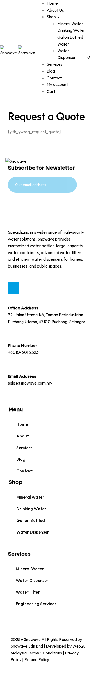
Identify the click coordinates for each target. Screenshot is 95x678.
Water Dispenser (32, 532)
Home (52, 3)
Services (54, 64)
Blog (51, 71)
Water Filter (28, 592)
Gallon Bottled (30, 520)
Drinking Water (71, 30)
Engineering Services (36, 603)
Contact (54, 77)
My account (57, 84)
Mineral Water (70, 23)
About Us (55, 10)
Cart (51, 91)
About (22, 436)
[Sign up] (22, 205)
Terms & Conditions (44, 653)
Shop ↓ (53, 16)
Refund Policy (36, 659)
